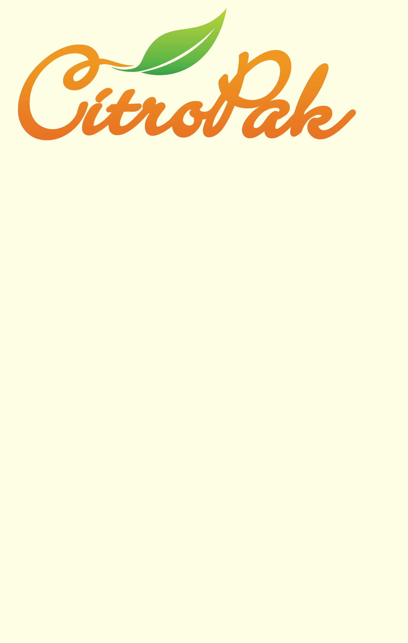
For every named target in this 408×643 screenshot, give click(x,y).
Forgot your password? (204, 235)
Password (151, 178)
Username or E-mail (161, 155)
